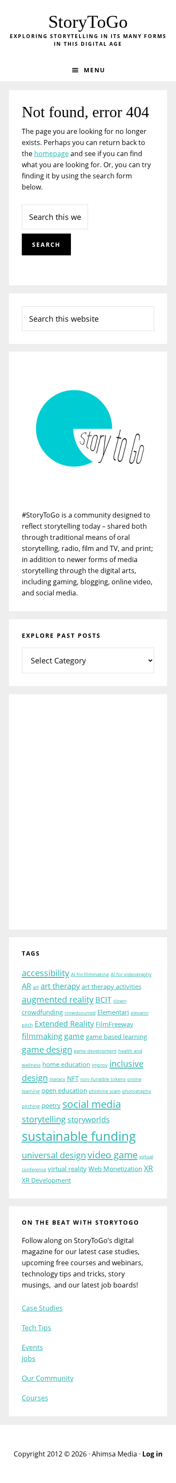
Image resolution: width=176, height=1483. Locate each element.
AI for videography (131, 974)
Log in (152, 1454)
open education (64, 1090)
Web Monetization (115, 1168)
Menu (95, 70)
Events (32, 1347)
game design (47, 1049)
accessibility (45, 973)
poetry (51, 1105)
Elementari (113, 1012)
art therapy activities (111, 986)
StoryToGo (88, 22)
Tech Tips (36, 1327)
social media (91, 1104)
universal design (54, 1155)
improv (100, 1065)
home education (66, 1064)
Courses (35, 1398)
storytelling (44, 1119)
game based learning (116, 1036)
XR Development (46, 1180)
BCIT (103, 1000)
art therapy (60, 986)
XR (148, 1168)
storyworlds (88, 1119)
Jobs (28, 1358)
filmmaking (42, 1036)
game (74, 1036)
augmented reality (58, 999)
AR (26, 986)
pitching (31, 1106)
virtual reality (67, 1168)
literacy (57, 1079)
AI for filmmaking (90, 974)
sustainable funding (79, 1136)
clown (119, 1001)
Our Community (47, 1378)
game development (95, 1051)
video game (113, 1154)
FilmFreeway (114, 1024)
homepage (51, 153)
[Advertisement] (88, 817)
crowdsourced (80, 1013)
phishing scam (104, 1091)
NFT (73, 1078)
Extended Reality (64, 1023)
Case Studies (42, 1308)
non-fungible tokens (103, 1079)
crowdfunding (42, 1012)
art (36, 987)
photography (136, 1091)
